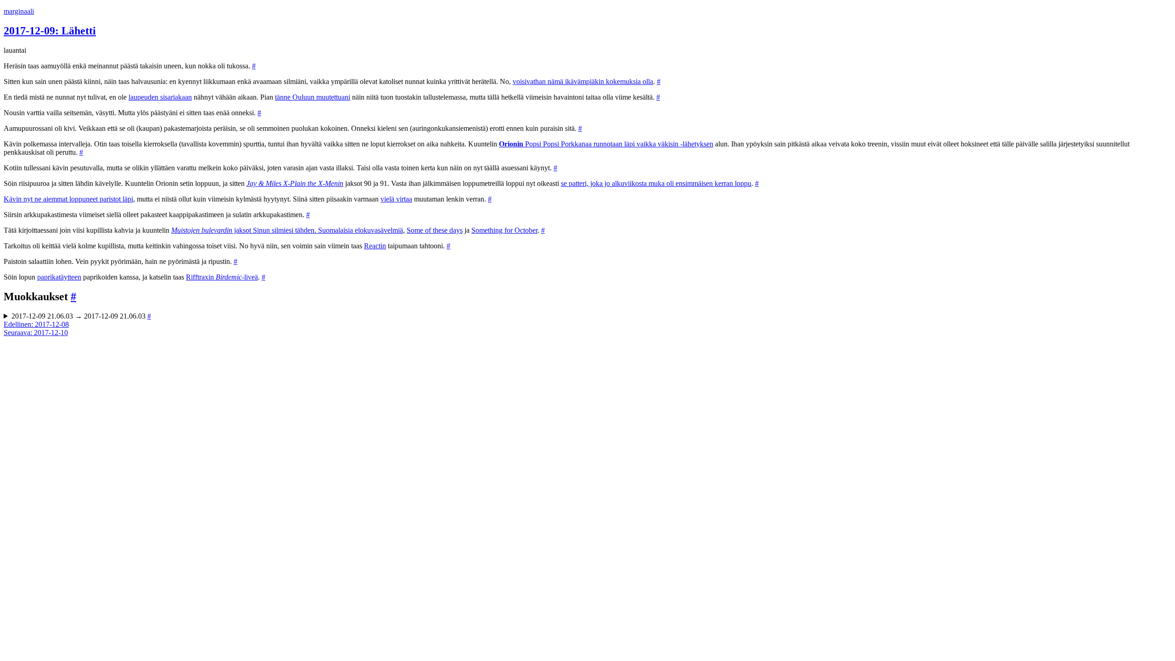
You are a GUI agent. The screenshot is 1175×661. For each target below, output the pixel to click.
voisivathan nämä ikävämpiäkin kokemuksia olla (583, 81)
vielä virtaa (396, 199)
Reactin (375, 246)
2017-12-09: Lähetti (50, 31)
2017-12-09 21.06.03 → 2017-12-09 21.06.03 (81, 316)
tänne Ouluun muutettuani (312, 97)
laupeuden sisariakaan (160, 97)
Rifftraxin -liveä (222, 277)
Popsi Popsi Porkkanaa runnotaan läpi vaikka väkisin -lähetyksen (606, 144)
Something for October (504, 230)
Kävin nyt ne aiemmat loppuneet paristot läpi (68, 199)
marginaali (19, 11)
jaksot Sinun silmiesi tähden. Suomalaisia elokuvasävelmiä (287, 230)
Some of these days (435, 230)
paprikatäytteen (59, 277)
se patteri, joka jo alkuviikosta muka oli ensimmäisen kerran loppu (656, 183)
